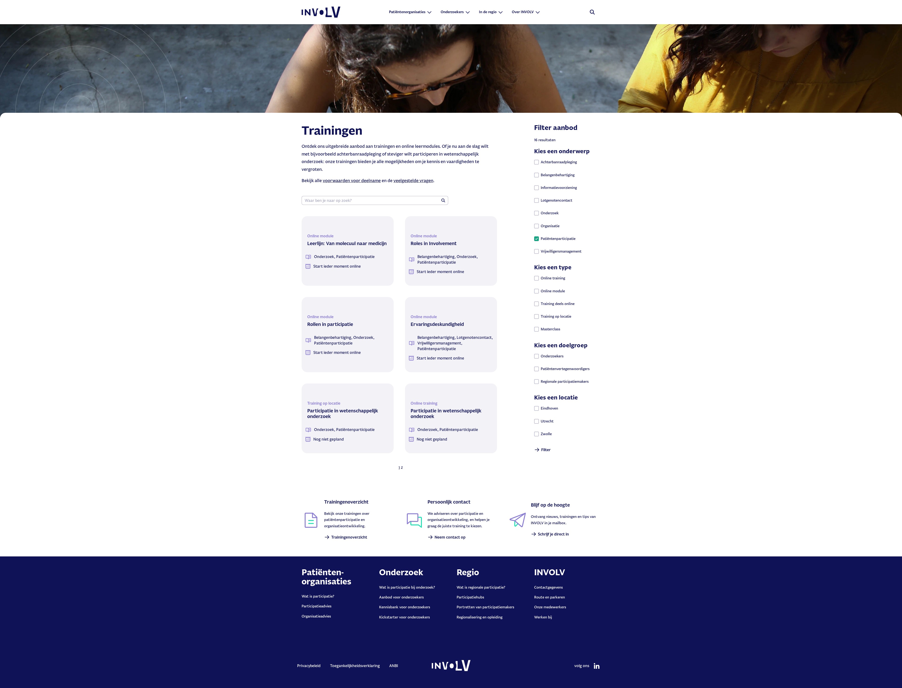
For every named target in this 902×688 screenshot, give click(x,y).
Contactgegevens (548, 587)
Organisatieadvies (316, 616)
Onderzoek (550, 213)
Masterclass (550, 329)
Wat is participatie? (318, 596)
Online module (553, 291)
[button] (410, 12)
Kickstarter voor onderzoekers (404, 617)
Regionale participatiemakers (565, 381)
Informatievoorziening (559, 187)
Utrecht (547, 421)
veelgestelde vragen (413, 180)
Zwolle (546, 434)
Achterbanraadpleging (559, 162)
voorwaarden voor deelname (352, 180)
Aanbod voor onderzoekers (401, 597)
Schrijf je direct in (553, 534)
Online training (553, 278)
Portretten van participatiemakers (485, 607)
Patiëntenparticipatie (558, 238)
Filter (546, 450)
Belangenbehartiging (558, 175)
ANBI (393, 665)
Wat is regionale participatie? (481, 587)
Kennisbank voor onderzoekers (404, 607)
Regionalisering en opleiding (479, 617)
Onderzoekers (552, 356)
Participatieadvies (316, 606)
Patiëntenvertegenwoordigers (565, 368)
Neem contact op (450, 537)
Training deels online (558, 303)
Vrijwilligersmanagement (561, 251)
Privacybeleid (309, 665)
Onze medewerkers (550, 607)
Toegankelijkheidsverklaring (355, 665)
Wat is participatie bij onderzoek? (407, 587)
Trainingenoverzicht (349, 537)
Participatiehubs (470, 597)
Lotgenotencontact (556, 200)
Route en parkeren (549, 597)
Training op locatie (556, 316)
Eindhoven (549, 408)
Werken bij (543, 617)
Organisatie (550, 226)
